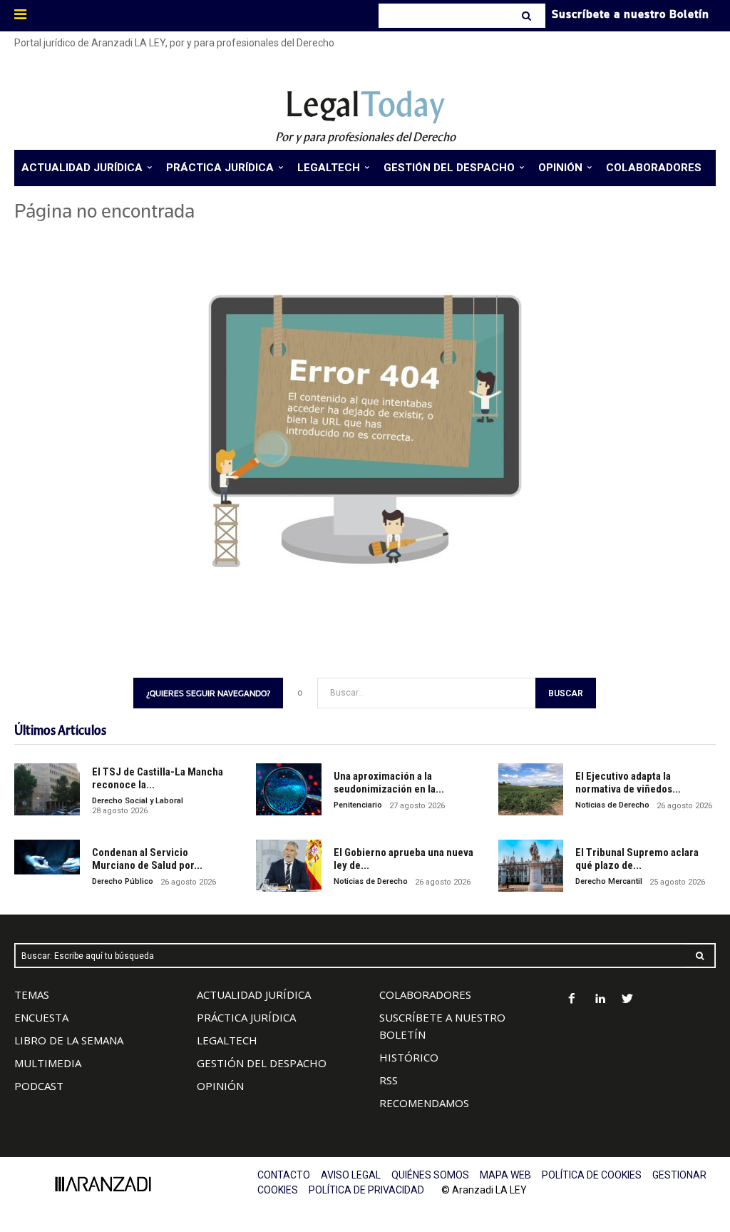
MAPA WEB (505, 1175)
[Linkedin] (600, 999)
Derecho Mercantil (608, 881)
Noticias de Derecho (612, 805)
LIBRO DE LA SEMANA (68, 1040)
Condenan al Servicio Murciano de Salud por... (147, 859)
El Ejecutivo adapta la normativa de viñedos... (628, 782)
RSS (388, 1080)
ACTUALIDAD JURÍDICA (254, 994)
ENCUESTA (41, 1017)
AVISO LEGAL (351, 1175)
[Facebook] (572, 999)
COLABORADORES (425, 994)
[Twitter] (627, 999)
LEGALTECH (227, 1040)
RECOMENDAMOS (424, 1103)
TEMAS (31, 994)
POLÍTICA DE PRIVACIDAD (366, 1190)
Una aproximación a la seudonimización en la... (389, 782)
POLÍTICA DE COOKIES (592, 1175)
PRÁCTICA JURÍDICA (246, 1017)
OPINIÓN (220, 1086)
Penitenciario (358, 805)
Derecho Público (122, 881)
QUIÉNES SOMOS (430, 1175)
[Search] (528, 15)
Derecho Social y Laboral (137, 801)
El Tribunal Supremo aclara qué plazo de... (637, 859)
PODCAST (38, 1086)
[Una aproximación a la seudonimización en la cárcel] (289, 789)
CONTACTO (283, 1175)
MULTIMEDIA (47, 1063)
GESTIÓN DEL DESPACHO (262, 1063)
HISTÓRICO (408, 1057)
